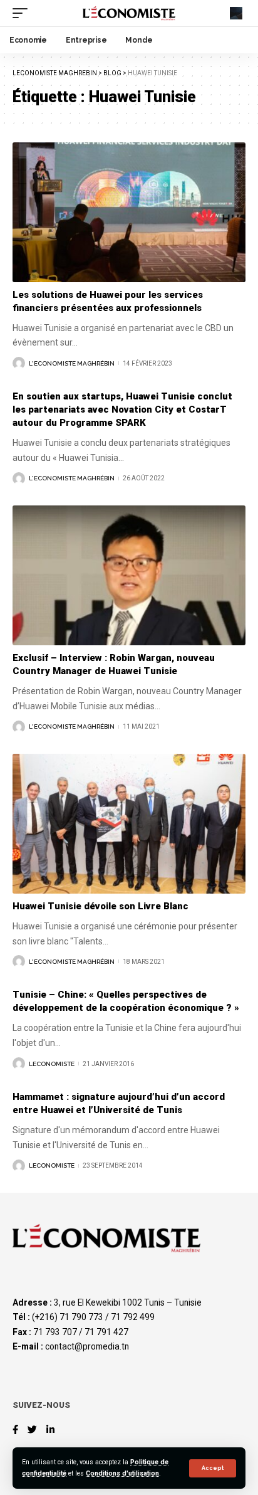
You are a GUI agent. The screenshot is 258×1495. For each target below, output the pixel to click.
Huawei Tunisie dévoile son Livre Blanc (100, 906)
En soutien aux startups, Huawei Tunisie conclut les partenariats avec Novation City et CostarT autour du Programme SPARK (122, 409)
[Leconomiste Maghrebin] (129, 13)
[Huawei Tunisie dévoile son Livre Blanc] (129, 824)
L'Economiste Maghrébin (72, 363)
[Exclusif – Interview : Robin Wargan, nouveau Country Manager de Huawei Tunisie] (129, 575)
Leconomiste (52, 1063)
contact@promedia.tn (87, 1346)
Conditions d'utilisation (122, 1473)
